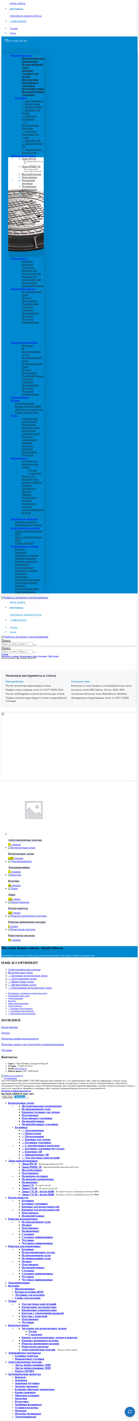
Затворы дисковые (25, 558)
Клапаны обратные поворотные (26, 563)
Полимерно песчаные (28, 182)
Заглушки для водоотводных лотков (30, 464)
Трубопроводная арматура (24, 546)
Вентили (20, 549)
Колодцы (15, 400)
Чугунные (27, 316)
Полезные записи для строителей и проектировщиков (32, 1044)
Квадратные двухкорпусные (30, 426)
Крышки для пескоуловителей (31, 278)
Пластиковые (29, 177)
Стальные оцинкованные (30, 312)
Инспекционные (24, 403)
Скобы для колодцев (26, 412)
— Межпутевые (31, 104)
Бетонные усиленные (28, 266)
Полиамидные (30, 304)
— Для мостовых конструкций (32, 151)
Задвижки (20, 552)
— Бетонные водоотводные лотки (28, 975)
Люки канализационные (23, 155)
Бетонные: (21, 97)
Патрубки (20, 573)
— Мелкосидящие (32, 107)
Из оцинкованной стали (36, 1258)
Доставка (14, 28)
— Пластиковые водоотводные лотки (30, 987)
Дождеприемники (20, 397)
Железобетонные (31, 174)
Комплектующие (19, 458)
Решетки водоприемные (23, 289)
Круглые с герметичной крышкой (29, 439)
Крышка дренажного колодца (29, 488)
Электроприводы (25, 591)
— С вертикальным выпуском (30, 125)
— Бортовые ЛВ (31, 140)
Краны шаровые (24, 567)
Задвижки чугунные (26, 555)
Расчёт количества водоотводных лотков (28, 685)
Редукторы (21, 576)
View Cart (7, 1097)
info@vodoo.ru (20, 1068)
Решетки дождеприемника (24, 342)
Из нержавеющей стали (36, 1221)
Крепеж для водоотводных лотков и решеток (32, 479)
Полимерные (29, 192)
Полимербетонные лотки (18, 996)
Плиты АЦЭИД (24, 543)
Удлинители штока (26, 582)
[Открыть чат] (130, 1412)
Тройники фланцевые (27, 579)
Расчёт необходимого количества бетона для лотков (35, 693)
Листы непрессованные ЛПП (33, 1368)
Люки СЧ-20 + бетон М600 (32, 224)
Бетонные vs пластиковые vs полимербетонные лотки (101, 685)
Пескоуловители (19, 258)
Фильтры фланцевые (27, 588)
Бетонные (27, 261)
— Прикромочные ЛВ (35, 1154)
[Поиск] (34, 644)
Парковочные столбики (28, 524)
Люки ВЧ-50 (42, 1163)
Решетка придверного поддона (29, 497)
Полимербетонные (32, 285)
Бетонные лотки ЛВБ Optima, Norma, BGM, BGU (98, 689)
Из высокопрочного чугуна (31, 351)
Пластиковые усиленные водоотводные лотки (27, 993)
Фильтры (20, 585)
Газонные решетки (26, 521)
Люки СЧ (30, 197)
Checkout (19, 1096)
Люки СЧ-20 (31, 203)
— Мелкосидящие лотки (22, 984)
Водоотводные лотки (21, 55)
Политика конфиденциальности (19, 1038)
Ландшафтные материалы (24, 519)
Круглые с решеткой (28, 447)
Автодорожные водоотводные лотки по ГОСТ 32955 (100, 697)
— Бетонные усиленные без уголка (30, 134)
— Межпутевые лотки (21, 981)
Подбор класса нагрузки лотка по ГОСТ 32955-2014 (34, 689)
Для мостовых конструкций (30, 420)
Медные (26, 297)
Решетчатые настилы (29, 505)
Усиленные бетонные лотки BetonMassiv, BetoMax (99, 693)
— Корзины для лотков (36, 1139)
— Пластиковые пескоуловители (22, 1013)
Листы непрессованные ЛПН (33, 1365)
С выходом (34, 473)
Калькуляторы (9, 1027)
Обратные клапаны (26, 570)
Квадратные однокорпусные (31, 432)
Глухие (32, 470)
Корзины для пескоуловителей (31, 272)
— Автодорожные (32, 100)
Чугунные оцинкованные (30, 321)
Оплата (13, 33)
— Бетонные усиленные (29, 118)
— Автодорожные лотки (22, 978)
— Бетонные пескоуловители (20, 1008)
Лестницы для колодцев (29, 409)
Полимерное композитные (29, 188)
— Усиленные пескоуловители (21, 1011)
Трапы (14, 415)
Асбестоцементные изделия (25, 528)
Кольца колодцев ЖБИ (28, 406)
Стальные (27, 307)
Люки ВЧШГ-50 (50, 1167)
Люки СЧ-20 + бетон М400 (32, 211)
